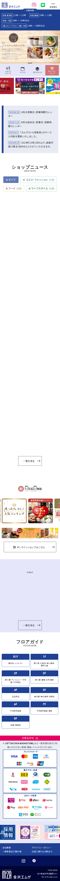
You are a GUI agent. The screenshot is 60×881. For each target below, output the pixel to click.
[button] (3, 47)
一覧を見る (29, 461)
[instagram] (34, 4)
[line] (43, 4)
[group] (30, 47)
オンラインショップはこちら (30, 547)
